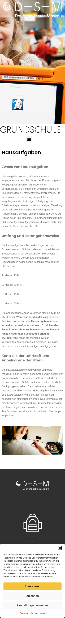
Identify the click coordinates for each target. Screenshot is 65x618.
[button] (60, 548)
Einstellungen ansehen (32, 605)
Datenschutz (26, 613)
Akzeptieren (32, 586)
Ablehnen (32, 596)
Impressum (41, 613)
